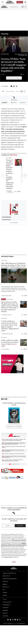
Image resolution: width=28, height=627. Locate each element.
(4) (26, 333)
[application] (14, 44)
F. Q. (2, 74)
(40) (19, 191)
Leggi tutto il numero (14, 426)
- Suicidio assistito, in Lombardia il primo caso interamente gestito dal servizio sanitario (12, 460)
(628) (26, 74)
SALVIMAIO (6, 217)
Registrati (20, 525)
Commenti (5, 86)
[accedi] (25, 2)
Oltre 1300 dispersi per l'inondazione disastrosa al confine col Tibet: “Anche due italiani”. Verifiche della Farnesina (13, 265)
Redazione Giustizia (7, 333)
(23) (26, 349)
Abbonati (19, 2)
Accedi (8, 525)
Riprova (14, 561)
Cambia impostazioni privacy (10, 578)
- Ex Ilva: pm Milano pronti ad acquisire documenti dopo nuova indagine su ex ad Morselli (13, 443)
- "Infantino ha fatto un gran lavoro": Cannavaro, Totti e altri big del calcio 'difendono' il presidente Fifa (13, 440)
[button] (14, 44)
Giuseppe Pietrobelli (9, 191)
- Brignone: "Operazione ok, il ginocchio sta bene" (13, 453)
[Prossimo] (25, 175)
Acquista (14, 222)
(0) (26, 314)
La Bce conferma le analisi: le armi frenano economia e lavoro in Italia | (10, 343)
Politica (4, 34)
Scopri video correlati (14, 78)
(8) (26, 295)
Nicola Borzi (5, 349)
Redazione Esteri (6, 295)
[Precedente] (3, 175)
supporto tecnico (8, 557)
